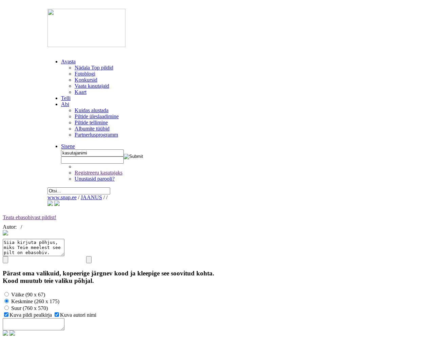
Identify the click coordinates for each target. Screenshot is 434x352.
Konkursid (86, 80)
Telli (66, 98)
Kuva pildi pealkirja (31, 315)
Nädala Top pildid (94, 67)
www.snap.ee (62, 197)
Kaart (80, 92)
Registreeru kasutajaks (98, 172)
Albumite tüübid (92, 128)
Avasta (68, 61)
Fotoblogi (85, 74)
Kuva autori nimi (78, 315)
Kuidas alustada (91, 110)
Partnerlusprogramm (96, 135)
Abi (65, 104)
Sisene (68, 146)
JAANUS (91, 197)
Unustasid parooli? (95, 179)
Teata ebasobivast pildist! (29, 217)
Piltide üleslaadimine (97, 116)
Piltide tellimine (91, 122)
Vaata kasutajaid (92, 86)
